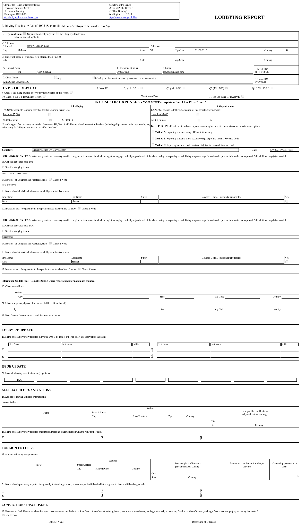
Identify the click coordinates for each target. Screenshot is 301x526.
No (7, 515)
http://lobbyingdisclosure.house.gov (20, 17)
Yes (15, 515)
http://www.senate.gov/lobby (123, 17)
